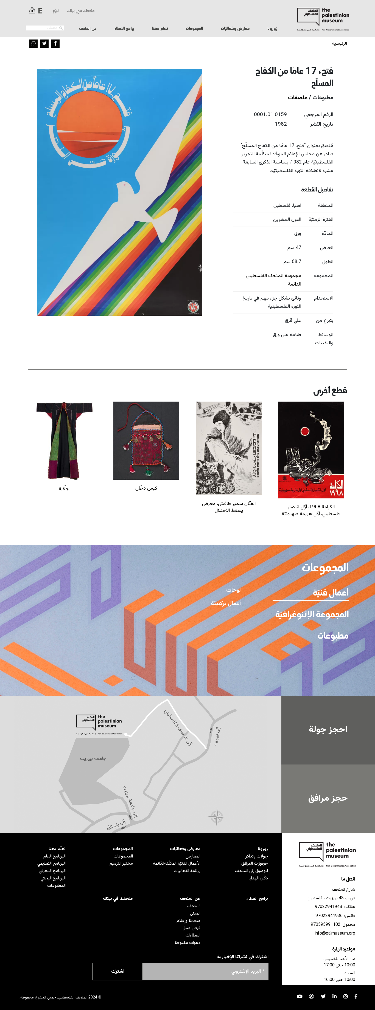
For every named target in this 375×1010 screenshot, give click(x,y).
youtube (300, 996)
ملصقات (297, 98)
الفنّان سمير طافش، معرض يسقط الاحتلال (229, 507)
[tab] (311, 593)
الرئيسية (339, 43)
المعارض (193, 856)
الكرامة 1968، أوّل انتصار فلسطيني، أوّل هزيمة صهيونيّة (311, 510)
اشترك (117, 971)
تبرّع (55, 11)
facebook (355, 996)
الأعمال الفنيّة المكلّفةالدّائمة (176, 863)
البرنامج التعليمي (51, 863)
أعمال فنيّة (331, 593)
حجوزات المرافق (254, 863)
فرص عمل (191, 928)
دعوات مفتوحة (187, 943)
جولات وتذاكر (256, 856)
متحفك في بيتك (81, 11)
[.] (61, 28)
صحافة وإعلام (188, 921)
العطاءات (193, 935)
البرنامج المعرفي (52, 871)
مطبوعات (333, 636)
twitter (323, 996)
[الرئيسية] (323, 19)
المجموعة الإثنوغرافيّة (312, 615)
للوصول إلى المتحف (251, 871)
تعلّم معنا (57, 849)
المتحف (193, 906)
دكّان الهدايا (258, 878)
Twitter (44, 44)
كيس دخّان (146, 488)
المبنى (195, 913)
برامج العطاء (124, 28)
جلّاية (64, 489)
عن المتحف (190, 898)
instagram (345, 996)
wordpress (311, 996)
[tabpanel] (140, 629)
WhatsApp (33, 44)
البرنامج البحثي (53, 878)
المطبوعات (56, 885)
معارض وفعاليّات (185, 849)
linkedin (334, 996)
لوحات (233, 590)
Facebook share (55, 44)
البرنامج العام (54, 856)
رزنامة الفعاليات (187, 871)
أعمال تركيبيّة (226, 603)
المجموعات (123, 849)
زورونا (263, 849)
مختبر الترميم (121, 863)
